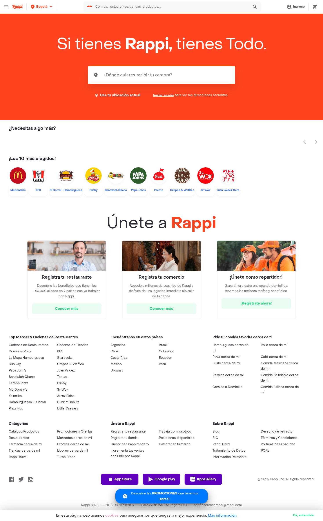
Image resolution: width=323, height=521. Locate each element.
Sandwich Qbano (22, 377)
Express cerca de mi (73, 444)
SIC (215, 438)
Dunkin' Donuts (68, 402)
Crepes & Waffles (70, 364)
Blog (215, 431)
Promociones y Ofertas (75, 431)
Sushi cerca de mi (226, 363)
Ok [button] (303, 515)
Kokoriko (15, 396)
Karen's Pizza (18, 383)
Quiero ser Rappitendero (130, 444)
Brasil (163, 345)
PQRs (265, 451)
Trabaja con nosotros (175, 431)
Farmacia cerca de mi (25, 444)
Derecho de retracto (276, 431)
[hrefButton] (67, 308)
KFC (60, 351)
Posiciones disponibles (176, 438)
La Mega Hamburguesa (26, 358)
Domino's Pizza (20, 351)
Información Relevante (229, 457)
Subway (15, 364)
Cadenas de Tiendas (72, 345)
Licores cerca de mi (72, 451)
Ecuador (165, 358)
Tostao (62, 377)
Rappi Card (221, 444)
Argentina (118, 345)
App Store (123, 479)
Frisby (61, 383)
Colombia (166, 351)
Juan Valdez (66, 370)
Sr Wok (62, 390)
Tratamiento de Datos (228, 451)
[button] (42, 6)
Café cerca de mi (274, 357)
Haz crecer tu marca (174, 444)
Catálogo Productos (24, 431)
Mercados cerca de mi (74, 438)
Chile (114, 351)
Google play (164, 479)
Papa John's (17, 370)
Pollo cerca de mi (274, 345)
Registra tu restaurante (128, 431)
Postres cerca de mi (228, 375)
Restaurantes (19, 438)
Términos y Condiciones (279, 438)
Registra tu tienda (124, 438)
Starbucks (65, 358)
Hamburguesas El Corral (27, 402)
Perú (162, 364)
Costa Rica (119, 358)
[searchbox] (171, 7)
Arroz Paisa (65, 396)
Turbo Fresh (66, 457)
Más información (222, 515)
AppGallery (206, 479)
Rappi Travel (18, 457)
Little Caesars (67, 408)
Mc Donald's (18, 390)
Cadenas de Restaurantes (28, 345)
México (116, 364)
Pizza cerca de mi (226, 357)
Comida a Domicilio (227, 387)
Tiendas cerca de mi (24, 451)
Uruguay (117, 370)
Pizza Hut (16, 408)
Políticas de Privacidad (278, 444)
